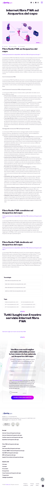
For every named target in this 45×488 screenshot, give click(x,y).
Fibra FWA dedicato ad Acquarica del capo (15, 287)
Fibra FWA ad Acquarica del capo (13, 280)
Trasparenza (5, 475)
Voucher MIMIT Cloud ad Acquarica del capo (13, 450)
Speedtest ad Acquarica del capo (10, 439)
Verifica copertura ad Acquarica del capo (15, 291)
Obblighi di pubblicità (7, 477)
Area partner (5, 470)
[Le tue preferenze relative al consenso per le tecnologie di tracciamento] (1, 366)
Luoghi (4, 446)
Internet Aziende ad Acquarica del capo (12, 435)
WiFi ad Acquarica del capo (9, 455)
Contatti (4, 466)
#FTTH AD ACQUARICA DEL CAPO (28, 304)
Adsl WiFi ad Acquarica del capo (10, 452)
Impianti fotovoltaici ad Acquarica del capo (13, 457)
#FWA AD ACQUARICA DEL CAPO (11, 302)
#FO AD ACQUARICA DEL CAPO (27, 302)
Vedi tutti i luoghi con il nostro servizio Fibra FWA (14, 331)
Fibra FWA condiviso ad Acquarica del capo (15, 284)
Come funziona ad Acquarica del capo (11, 473)
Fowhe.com (8, 484)
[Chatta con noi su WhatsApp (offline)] (42, 479)
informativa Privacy (17, 380)
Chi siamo (4, 464)
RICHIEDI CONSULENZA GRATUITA (22, 397)
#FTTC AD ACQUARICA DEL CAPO (12, 304)
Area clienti (5, 468)
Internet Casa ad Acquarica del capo (11, 433)
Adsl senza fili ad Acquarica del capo (11, 448)
